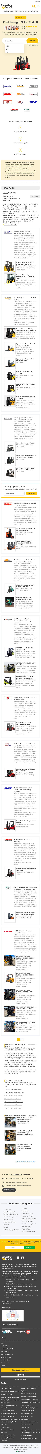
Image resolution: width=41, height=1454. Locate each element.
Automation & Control (7, 1389)
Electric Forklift (14, 223)
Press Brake (25, 1211)
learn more (9, 1190)
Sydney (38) (18, 210)
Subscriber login (20, 1379)
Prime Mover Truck (27, 1213)
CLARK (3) (14, 206)
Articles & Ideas (5, 1346)
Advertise (37, 1)
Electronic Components (7, 1411)
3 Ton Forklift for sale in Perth (12, 1099)
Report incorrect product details (25, 1161)
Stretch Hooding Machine (29, 1224)
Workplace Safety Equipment (29, 1438)
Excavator (7, 1224)
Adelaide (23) (26, 211)
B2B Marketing (5, 1351)
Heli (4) (25, 204)
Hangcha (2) (14, 208)
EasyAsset (29, 1295)
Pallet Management (26, 1405)
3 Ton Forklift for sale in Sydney (13, 1089)
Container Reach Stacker (10, 219)
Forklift (6, 1227)
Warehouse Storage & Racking (29, 1422)
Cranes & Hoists (5, 1403)
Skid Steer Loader (27, 1221)
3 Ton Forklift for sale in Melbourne (14, 1093)
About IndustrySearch (7, 1349)
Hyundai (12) (17, 204)
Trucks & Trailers (25, 1419)
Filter (36, 196)
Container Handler (19, 217)
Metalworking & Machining (28, 1396)
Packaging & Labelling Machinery (30, 1402)
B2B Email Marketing (7, 1354)
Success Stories (5, 1363)
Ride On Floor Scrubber (29, 1219)
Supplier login (20, 1375)
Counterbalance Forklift (28, 219)
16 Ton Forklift (21, 215)
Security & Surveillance (27, 1411)
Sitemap (3, 1366)
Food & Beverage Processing (9, 1413)
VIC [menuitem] (7, 49)
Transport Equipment (27, 1416)
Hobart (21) (11, 213)
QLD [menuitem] (7, 52)
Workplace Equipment (27, 1435)
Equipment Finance (9, 1222)
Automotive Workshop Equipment (10, 1391)
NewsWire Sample (6, 1357)
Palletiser (24, 1208)
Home (2, 1343)
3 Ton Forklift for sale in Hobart (12, 1108)
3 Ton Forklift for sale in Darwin (13, 1105)
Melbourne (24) (29, 210)
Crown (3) (6, 206)
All (29, 208)
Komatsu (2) (32, 206)
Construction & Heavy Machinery (10, 1397)
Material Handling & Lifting (28, 1394)
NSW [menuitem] (7, 46)
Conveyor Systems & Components (10, 1400)
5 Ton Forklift (32, 215)
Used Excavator (26, 1226)
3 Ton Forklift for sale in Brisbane (13, 1096)
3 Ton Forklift (7, 200)
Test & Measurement (27, 1413)
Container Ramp (33, 217)
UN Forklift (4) (33, 204)
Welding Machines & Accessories (30, 1430)
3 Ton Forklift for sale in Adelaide (13, 1102)
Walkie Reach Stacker (28, 1231)
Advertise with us (5, 1360)
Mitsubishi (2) (23, 206)
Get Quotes (32, 41)
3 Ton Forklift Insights (10, 225)
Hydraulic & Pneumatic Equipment (10, 1419)
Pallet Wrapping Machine (11, 1230)
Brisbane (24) (7, 211)
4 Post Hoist (7, 1209)
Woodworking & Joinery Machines (30, 1433)
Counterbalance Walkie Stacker (12, 221)
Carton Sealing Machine (11, 1214)
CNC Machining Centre (11, 1217)
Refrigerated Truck (27, 1216)
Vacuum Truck (26, 1229)
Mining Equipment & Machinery (29, 1399)
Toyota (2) (6, 208)
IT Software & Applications (8, 1435)
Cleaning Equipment (6, 1394)
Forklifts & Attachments (10, 198)
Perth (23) (16, 211)
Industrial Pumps (5, 1427)
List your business (20, 1370)
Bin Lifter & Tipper (9, 1212)
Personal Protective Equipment (29, 1408)
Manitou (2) (23, 208)
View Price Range (33, 45)
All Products (7, 196)
